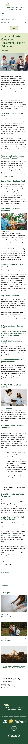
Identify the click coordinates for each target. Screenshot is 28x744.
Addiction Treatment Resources (8, 19)
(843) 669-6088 (5, 716)
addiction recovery (5, 572)
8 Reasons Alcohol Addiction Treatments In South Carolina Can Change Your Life (12, 680)
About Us (11, 716)
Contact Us (16, 716)
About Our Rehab (5, 22)
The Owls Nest (4, 50)
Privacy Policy (23, 716)
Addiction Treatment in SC (7, 16)
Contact (2, 13)
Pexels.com (9, 231)
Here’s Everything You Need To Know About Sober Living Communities (9, 686)
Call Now (14, 28)
